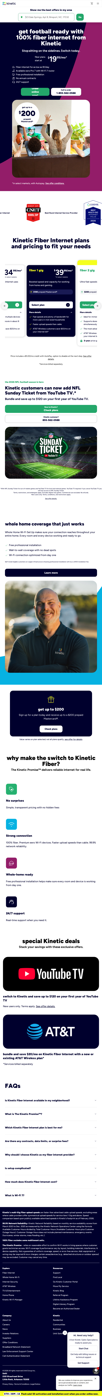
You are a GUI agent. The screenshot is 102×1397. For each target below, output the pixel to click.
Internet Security (10, 1282)
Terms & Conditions (21, 1384)
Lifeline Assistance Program (65, 1299)
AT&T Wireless (8, 1286)
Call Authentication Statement (16, 1356)
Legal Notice (35, 1384)
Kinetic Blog (58, 1291)
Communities (59, 1324)
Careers (6, 1324)
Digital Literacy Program (64, 1304)
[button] (96, 1371)
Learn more (51, 572)
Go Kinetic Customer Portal (65, 1282)
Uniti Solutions (59, 1333)
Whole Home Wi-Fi (11, 1277)
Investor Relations (10, 1333)
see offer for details (73, 739)
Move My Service (61, 1286)
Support (56, 1273)
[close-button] (95, 1378)
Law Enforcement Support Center (17, 1351)
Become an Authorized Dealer (66, 1308)
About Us (6, 1320)
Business (57, 1329)
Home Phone (8, 1295)
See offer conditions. (54, 183)
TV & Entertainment (11, 1291)
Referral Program (60, 1295)
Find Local (57, 1277)
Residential (58, 1320)
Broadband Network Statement (16, 1347)
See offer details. (51, 498)
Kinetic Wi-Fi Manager (12, 1299)
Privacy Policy (7, 1384)
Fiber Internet (8, 1273)
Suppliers (6, 1338)
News (5, 1329)
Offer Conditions (10, 1342)
